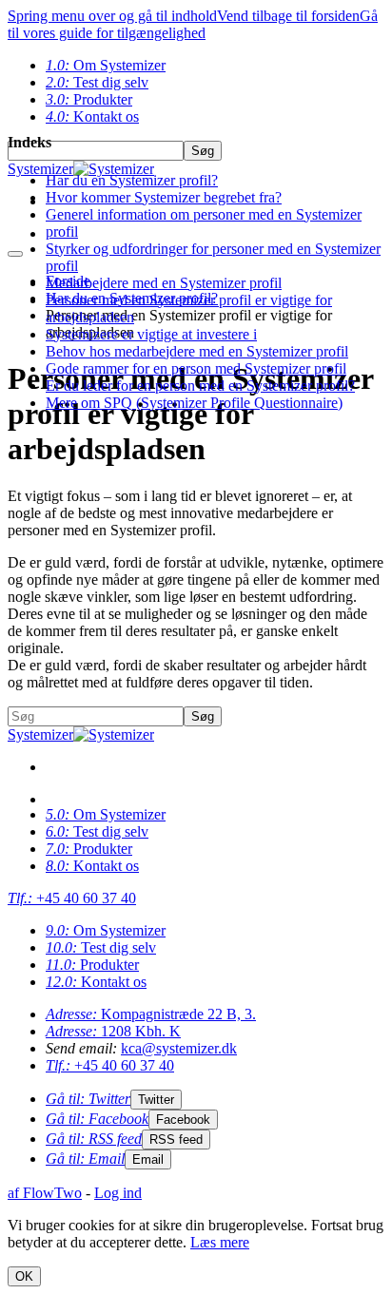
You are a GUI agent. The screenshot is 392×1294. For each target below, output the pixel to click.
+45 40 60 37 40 (72, 898)
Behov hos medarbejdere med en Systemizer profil (197, 351)
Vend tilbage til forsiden (288, 16)
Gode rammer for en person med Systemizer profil (196, 368)
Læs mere (219, 1242)
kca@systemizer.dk (179, 1048)
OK (24, 1276)
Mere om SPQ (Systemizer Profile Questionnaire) (194, 403)
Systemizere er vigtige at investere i (151, 334)
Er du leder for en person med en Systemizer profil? (200, 385)
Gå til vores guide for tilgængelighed (193, 24)
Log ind (118, 1193)
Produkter (89, 99)
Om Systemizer (106, 65)
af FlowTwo (45, 1193)
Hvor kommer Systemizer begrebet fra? (164, 197)
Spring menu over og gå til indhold (112, 16)
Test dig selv (97, 82)
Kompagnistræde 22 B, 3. (151, 1014)
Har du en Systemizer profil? (132, 180)
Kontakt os (92, 866)
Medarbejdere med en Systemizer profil (164, 283)
